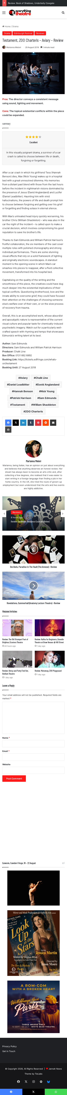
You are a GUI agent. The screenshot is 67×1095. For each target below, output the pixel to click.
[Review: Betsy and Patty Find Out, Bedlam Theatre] (17, 659)
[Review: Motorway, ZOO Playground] (50, 659)
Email (6, 751)
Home (7, 26)
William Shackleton (44, 404)
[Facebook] (8, 423)
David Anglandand (48, 384)
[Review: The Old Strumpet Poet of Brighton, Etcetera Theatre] (17, 627)
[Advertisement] (33, 823)
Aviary (24, 377)
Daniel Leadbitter (19, 384)
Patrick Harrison (21, 398)
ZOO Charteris (34, 411)
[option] (33, 513)
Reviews (40, 33)
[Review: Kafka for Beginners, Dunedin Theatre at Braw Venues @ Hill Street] (50, 627)
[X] (16, 423)
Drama (15, 26)
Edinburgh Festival (23, 33)
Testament (18, 404)
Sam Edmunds (47, 398)
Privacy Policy (9, 1046)
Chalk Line (41, 377)
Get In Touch (8, 1051)
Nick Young (47, 391)
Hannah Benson (23, 391)
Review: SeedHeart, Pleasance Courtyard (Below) (32, 3)
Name (6, 738)
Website (6, 764)
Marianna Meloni (13, 47)
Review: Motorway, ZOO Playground (48, 670)
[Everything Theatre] (20, 12)
